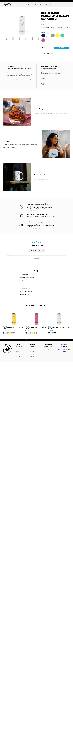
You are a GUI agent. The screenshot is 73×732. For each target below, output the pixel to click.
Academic (56, 4)
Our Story (17, 349)
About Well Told (19, 346)
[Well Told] (7, 4)
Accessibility (32, 356)
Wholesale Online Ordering (48, 349)
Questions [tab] (15, 254)
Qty (42, 47)
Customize (37, 4)
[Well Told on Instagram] (66, 346)
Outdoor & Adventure (49, 4)
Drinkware (22, 4)
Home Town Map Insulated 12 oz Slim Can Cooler (14, 317)
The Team (17, 351)
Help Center (32, 349)
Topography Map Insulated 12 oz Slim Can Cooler (36, 317)
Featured (18, 4)
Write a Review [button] (41, 250)
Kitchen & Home (28, 4)
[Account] (66, 4)
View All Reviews (37, 243)
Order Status (32, 346)
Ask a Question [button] (33, 250)
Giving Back (18, 353)
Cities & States (42, 4)
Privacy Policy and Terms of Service (36, 354)
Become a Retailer (33, 353)
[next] (38, 23)
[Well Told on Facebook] (62, 346)
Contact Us (18, 356)
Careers (17, 354)
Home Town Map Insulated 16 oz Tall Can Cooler (59, 317)
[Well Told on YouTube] (64, 346)
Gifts (33, 4)
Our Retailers (32, 351)
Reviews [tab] (8, 254)
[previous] (4, 319)
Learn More (45, 339)
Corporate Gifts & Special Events (49, 346)
